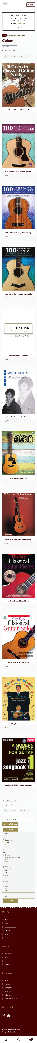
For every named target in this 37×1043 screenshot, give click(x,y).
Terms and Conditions (11, 999)
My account (8, 953)
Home (4, 35)
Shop (6, 923)
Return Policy (8, 991)
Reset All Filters (10, 824)
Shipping (7, 995)
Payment (7, 984)
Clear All (10, 829)
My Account (6, 1040)
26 (21, 56)
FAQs (6, 980)
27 (25, 56)
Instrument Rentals (10, 927)
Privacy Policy (9, 987)
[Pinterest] (8, 1016)
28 (28, 56)
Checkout (7, 964)
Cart (6, 961)
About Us (7, 930)
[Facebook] (4, 1016)
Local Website (9, 938)
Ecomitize (13, 1032)
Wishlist (7, 957)
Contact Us (8, 934)
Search (18, 1040)
